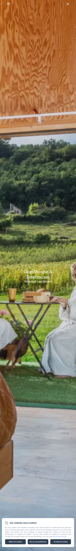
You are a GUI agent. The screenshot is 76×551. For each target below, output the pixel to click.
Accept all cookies (61, 542)
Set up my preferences (38, 542)
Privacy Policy (61, 536)
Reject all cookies (15, 542)
